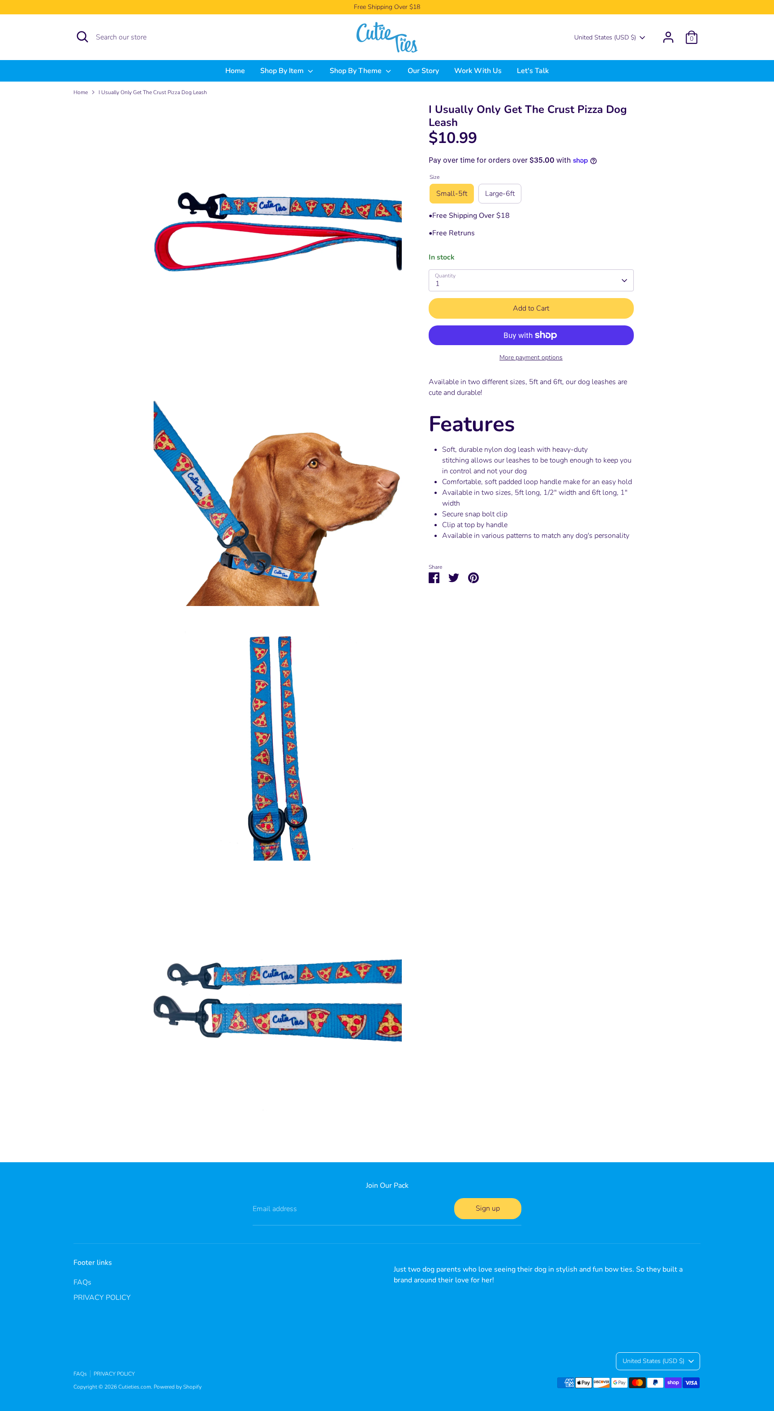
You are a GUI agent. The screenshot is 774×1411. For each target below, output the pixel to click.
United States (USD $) (605, 37)
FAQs (82, 1282)
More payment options (531, 357)
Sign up (488, 1208)
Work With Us (478, 71)
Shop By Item (282, 71)
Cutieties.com (134, 1386)
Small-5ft (451, 194)
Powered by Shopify (178, 1386)
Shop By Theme (356, 71)
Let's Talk (533, 71)
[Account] (668, 37)
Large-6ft (500, 194)
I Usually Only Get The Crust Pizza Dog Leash (153, 92)
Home (235, 71)
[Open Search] (82, 37)
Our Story (423, 71)
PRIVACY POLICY (102, 1298)
